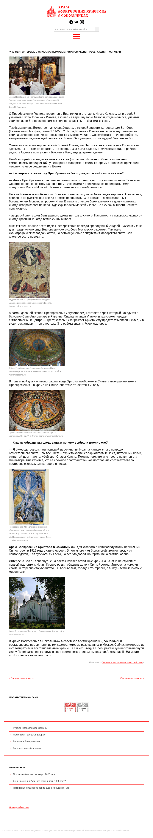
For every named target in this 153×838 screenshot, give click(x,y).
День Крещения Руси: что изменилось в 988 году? (39, 781)
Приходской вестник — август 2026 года (34, 774)
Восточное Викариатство (26, 741)
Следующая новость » (132, 678)
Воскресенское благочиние (27, 748)
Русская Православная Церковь (30, 728)
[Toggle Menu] (76, 36)
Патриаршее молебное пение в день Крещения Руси (41, 788)
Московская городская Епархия (29, 734)
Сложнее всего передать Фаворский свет (122, 662)
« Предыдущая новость (21, 678)
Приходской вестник (19, 807)
